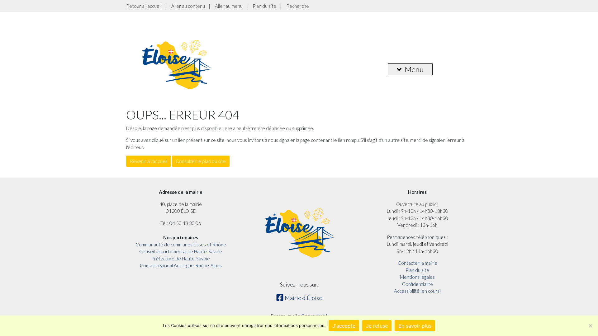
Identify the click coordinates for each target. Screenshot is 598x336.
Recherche (297, 6)
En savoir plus (414, 326)
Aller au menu (229, 6)
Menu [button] (414, 69)
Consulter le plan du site (201, 161)
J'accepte (343, 326)
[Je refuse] (590, 326)
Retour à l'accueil (143, 6)
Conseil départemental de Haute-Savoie (180, 251)
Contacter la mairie (417, 263)
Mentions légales (417, 277)
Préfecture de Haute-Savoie (180, 258)
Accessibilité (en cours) (417, 291)
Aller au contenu (188, 6)
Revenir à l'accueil (148, 161)
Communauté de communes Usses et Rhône (180, 244)
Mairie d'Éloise (303, 297)
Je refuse (377, 326)
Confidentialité (417, 284)
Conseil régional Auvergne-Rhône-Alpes (181, 265)
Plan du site (264, 6)
